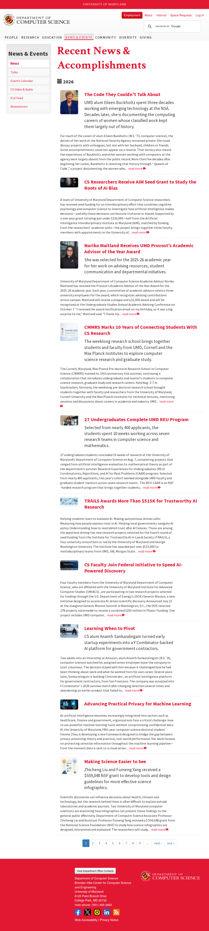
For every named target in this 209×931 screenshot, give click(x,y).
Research (30, 37)
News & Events (78, 37)
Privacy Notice (109, 920)
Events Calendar (21, 81)
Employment (132, 15)
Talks (14, 72)
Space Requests (181, 15)
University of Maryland (104, 4)
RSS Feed (116, 912)
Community (105, 37)
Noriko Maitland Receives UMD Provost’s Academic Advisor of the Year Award (138, 248)
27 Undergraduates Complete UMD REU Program (136, 419)
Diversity (128, 37)
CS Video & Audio (21, 89)
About (148, 15)
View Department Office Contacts (95, 870)
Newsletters (19, 106)
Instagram (97, 912)
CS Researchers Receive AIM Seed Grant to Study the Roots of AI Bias (140, 185)
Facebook (78, 912)
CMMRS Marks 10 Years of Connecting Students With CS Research (140, 330)
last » (171, 843)
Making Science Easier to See (115, 761)
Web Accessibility (86, 920)
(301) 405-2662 (102, 904)
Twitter (87, 912)
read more (135, 168)
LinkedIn (106, 912)
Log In (200, 15)
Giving (146, 37)
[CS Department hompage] (170, 874)
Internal (161, 15)
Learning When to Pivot (109, 628)
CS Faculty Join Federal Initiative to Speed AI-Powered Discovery (133, 567)
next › (158, 843)
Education (52, 37)
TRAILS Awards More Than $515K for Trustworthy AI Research (140, 504)
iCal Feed (16, 98)
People (11, 37)
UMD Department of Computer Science (36, 20)
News (14, 63)
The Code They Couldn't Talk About (122, 94)
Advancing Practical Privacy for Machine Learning (137, 704)
